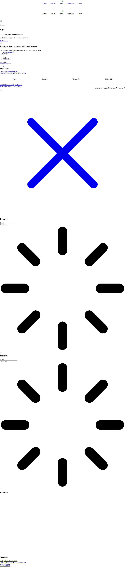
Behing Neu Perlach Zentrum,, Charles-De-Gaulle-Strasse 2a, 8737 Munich (13, 72)
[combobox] (8, 225)
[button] (62, 23)
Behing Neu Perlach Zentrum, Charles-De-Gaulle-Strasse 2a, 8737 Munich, (13, 561)
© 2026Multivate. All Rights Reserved (11, 85)
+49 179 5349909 (5, 59)
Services (44, 79)
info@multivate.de (5, 64)
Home (14, 79)
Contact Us (76, 79)
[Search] (0, 352)
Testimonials (108, 79)
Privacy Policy (17, 86)
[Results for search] (62, 288)
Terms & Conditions (6, 86)
